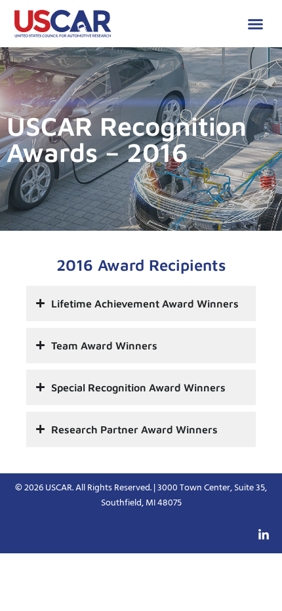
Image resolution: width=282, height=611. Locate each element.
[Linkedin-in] (263, 535)
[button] (255, 23)
